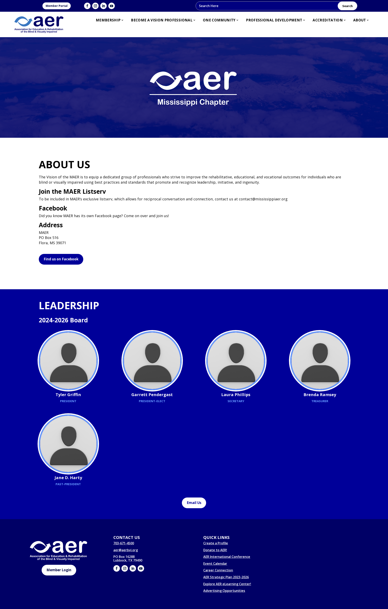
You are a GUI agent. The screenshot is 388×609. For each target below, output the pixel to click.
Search (347, 6)
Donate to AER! (215, 550)
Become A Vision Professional (161, 20)
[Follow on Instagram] (95, 6)
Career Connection (218, 570)
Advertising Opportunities (224, 590)
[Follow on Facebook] (87, 6)
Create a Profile (215, 543)
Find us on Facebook (61, 259)
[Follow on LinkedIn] (103, 6)
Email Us (194, 502)
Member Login (58, 570)
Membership (108, 20)
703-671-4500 (123, 543)
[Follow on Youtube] (111, 6)
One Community (219, 20)
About (359, 20)
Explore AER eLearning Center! (227, 584)
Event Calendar (215, 563)
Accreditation (328, 20)
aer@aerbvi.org (125, 550)
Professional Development (274, 20)
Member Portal (56, 6)
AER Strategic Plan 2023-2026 (226, 577)
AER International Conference (226, 556)
